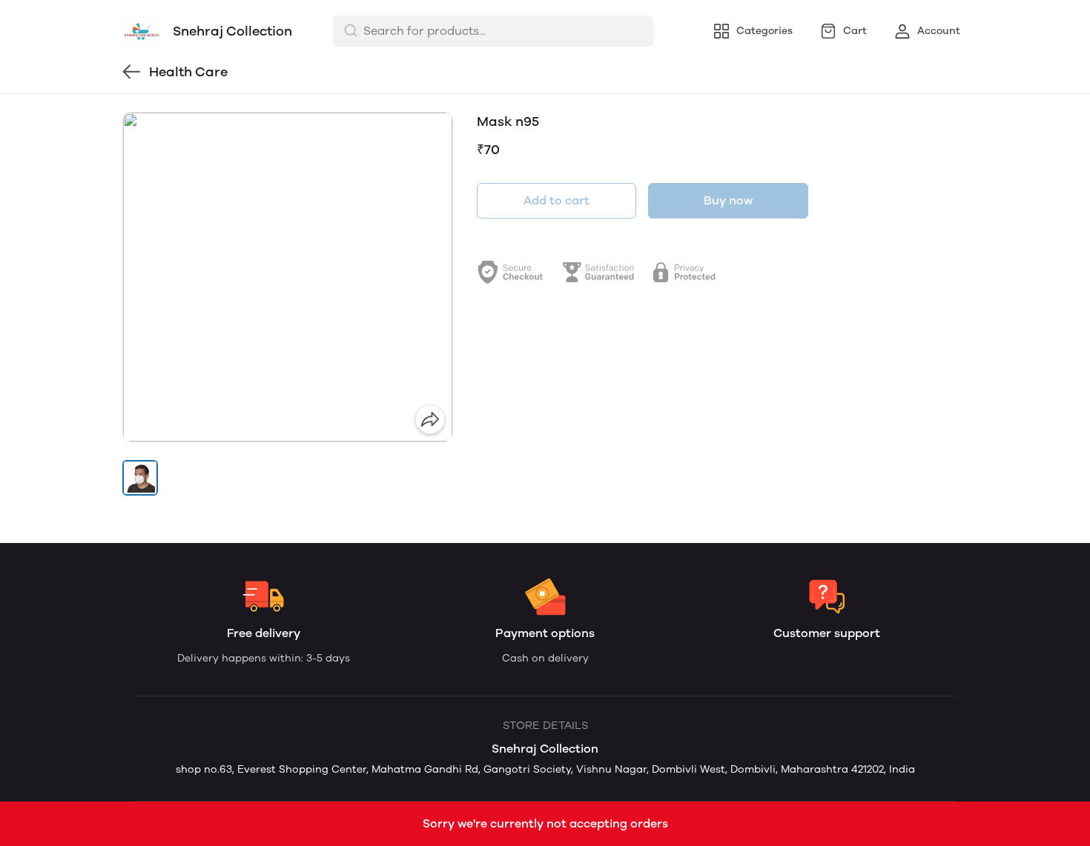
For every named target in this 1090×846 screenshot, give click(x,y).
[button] (140, 478)
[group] (287, 277)
